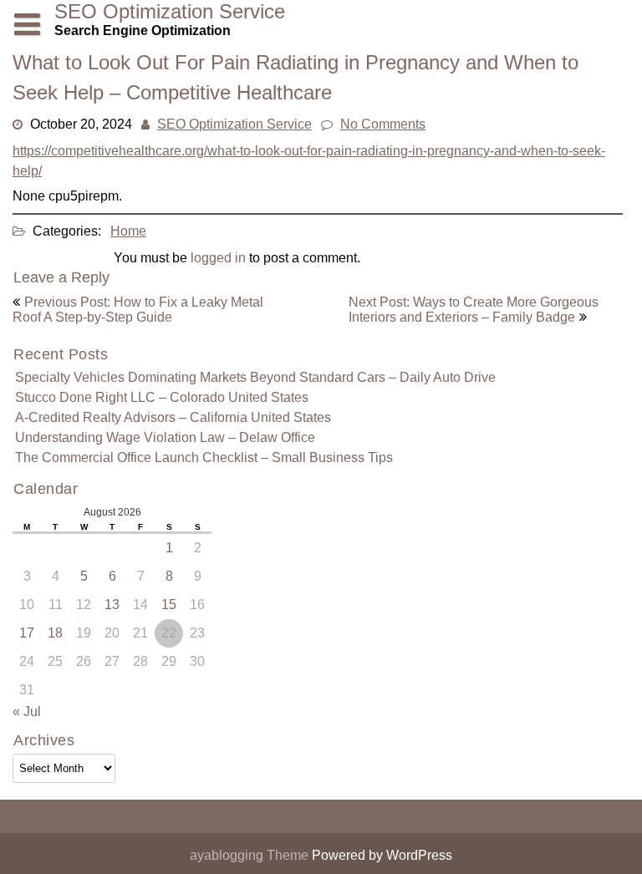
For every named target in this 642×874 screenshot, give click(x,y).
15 (168, 604)
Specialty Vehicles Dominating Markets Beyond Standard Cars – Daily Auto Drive (255, 377)
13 (112, 604)
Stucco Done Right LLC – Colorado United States (161, 397)
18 (55, 633)
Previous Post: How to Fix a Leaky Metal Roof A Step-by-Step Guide (138, 309)
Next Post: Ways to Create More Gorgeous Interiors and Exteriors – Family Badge (474, 309)
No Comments (382, 124)
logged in (218, 258)
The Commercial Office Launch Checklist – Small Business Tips (204, 457)
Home (128, 231)
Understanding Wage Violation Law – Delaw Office (165, 437)
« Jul (27, 711)
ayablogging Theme (251, 855)
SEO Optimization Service (234, 124)
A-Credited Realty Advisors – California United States (173, 417)
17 (26, 633)
